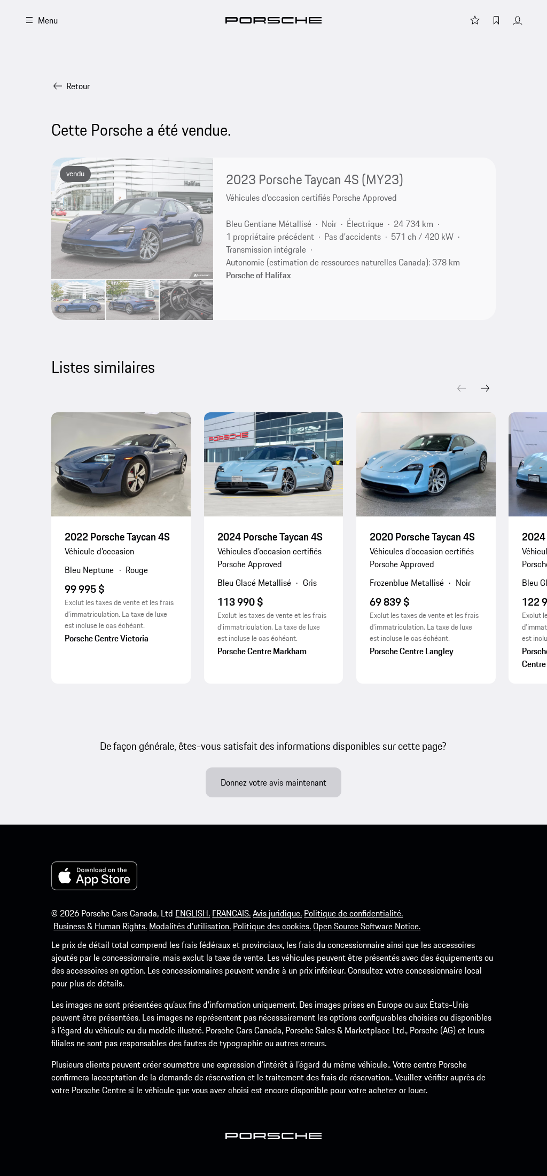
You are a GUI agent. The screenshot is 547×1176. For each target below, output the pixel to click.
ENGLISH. (192, 913)
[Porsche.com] (273, 20)
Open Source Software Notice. (366, 926)
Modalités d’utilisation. (190, 926)
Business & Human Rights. (100, 926)
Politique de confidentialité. (353, 913)
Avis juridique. (277, 913)
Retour (78, 86)
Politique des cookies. (272, 926)
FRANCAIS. (231, 913)
